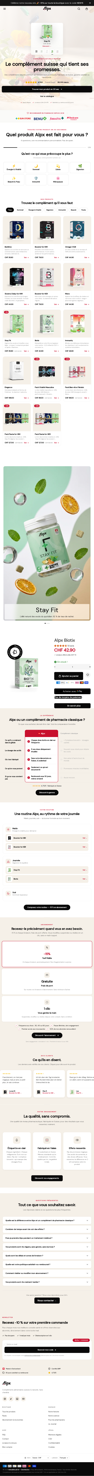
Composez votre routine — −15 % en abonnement (47, 907)
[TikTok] (11, 1398)
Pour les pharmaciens (56, 1420)
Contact (5, 1439)
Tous (10, 210)
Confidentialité (54, 1443)
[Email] (23, 1398)
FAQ (3, 1435)
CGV (50, 1439)
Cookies (51, 1447)
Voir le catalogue (47, 96)
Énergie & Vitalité (35, 210)
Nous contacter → (47, 1300)
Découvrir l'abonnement (45, 1035)
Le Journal (52, 1424)
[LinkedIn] (17, 1398)
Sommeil (20, 210)
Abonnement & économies (12, 1420)
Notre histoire (53, 1412)
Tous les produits (8, 1412)
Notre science (53, 1416)
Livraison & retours (9, 1443)
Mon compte (7, 1447)
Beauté (73, 210)
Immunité (62, 210)
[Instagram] (4, 1398)
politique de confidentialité (32, 1355)
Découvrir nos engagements (47, 1178)
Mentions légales (54, 1435)
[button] (88, 8)
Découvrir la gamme (47, 793)
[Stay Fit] (47, 543)
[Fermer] (90, 3)
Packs (84, 210)
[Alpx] (47, 9)
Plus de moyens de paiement (68, 697)
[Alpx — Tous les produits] (6, 1383)
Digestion (49, 210)
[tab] (36, 51)
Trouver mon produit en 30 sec (45, 89)
